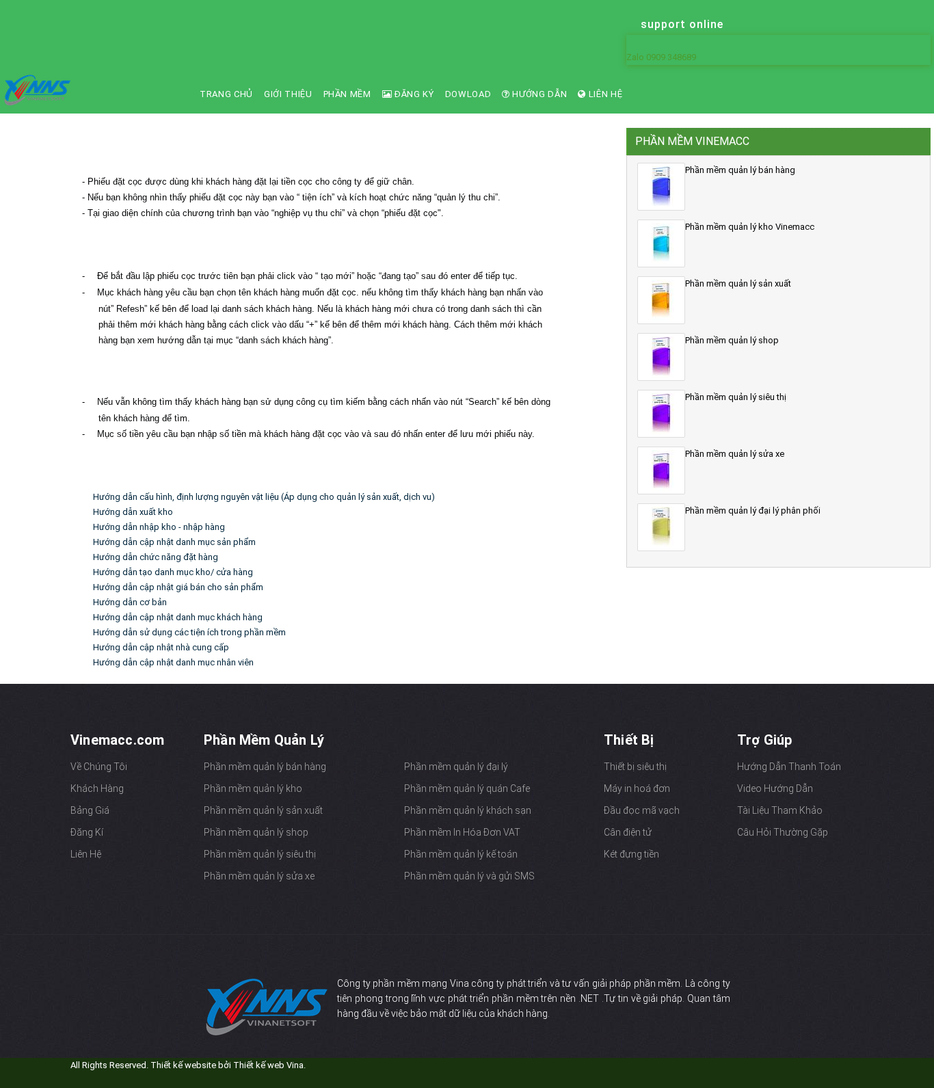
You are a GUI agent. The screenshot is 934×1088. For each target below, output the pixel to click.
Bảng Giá (89, 810)
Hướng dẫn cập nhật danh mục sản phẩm (174, 542)
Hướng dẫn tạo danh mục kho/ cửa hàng (173, 572)
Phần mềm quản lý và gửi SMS (469, 876)
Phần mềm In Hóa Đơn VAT (462, 832)
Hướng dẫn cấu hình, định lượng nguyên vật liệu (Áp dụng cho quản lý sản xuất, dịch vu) (264, 497)
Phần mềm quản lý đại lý (456, 766)
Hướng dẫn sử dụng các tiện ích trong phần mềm (189, 632)
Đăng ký (412, 94)
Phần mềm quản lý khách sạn (467, 810)
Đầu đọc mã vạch (642, 810)
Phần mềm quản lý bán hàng (265, 766)
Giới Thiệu (288, 94)
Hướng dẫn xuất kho (133, 512)
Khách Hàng (97, 788)
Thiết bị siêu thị (635, 766)
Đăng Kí (86, 832)
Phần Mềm (347, 94)
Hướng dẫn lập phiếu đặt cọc (183, 151)
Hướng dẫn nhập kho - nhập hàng (159, 527)
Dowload (468, 94)
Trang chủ (226, 94)
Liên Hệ (604, 94)
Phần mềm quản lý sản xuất (263, 810)
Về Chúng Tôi (98, 766)
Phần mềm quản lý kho (253, 788)
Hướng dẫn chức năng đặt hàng (155, 557)
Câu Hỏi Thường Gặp (782, 832)
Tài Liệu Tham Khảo (780, 810)
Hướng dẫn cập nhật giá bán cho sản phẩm (178, 587)
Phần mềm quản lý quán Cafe (467, 788)
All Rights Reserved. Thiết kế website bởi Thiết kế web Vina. (188, 1065)
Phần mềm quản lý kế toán (461, 854)
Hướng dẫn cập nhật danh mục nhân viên (173, 662)
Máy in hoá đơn (637, 788)
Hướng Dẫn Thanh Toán (789, 766)
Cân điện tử (628, 832)
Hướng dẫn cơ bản (130, 602)
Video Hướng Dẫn (775, 788)
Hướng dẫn (539, 94)
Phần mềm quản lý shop (256, 832)
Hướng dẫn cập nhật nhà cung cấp (161, 647)
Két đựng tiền (631, 854)
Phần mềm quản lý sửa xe (259, 876)
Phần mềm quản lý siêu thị (260, 854)
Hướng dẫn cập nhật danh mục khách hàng (178, 617)
